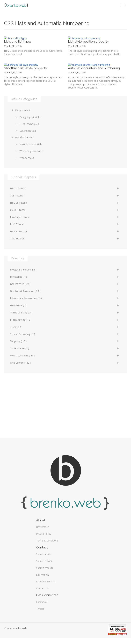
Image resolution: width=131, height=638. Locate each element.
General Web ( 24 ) (20, 283)
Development (22, 110)
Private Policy (43, 533)
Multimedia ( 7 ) (18, 305)
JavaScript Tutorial (20, 217)
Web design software (31, 151)
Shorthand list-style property (25, 68)
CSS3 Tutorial (17, 209)
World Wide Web (24, 137)
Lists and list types (18, 41)
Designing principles (30, 117)
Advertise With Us (46, 581)
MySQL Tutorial (18, 231)
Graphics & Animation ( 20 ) (25, 291)
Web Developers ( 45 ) (22, 355)
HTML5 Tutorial (18, 202)
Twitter (40, 608)
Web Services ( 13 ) (20, 362)
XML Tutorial (17, 238)
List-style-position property (88, 41)
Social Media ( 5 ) (19, 348)
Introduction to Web (30, 144)
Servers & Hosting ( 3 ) (22, 334)
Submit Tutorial (44, 561)
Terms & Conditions (47, 540)
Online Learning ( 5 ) (21, 312)
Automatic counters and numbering (94, 68)
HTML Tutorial (18, 188)
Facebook (41, 602)
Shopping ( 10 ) (18, 341)
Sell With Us (42, 574)
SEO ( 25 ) (15, 326)
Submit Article (43, 554)
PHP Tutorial (17, 224)
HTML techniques (29, 124)
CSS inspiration (27, 130)
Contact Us (42, 588)
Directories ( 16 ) (19, 276)
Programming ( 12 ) (21, 319)
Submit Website (44, 567)
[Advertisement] (65, 404)
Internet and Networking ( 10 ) (26, 298)
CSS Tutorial (17, 195)
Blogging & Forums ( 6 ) (23, 269)
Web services (26, 157)
